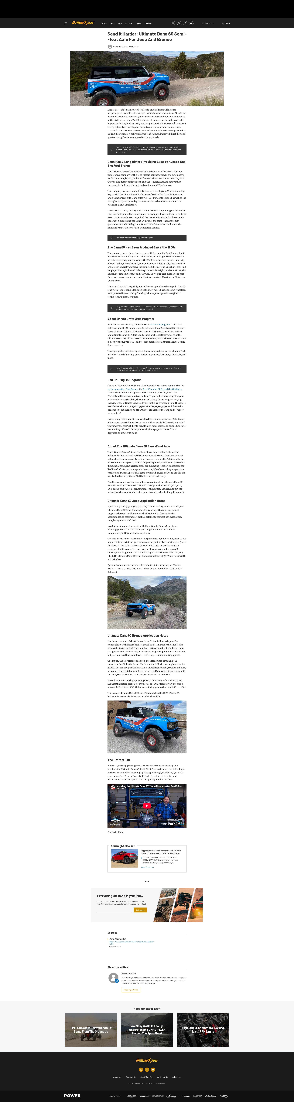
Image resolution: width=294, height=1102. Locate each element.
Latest (103, 23)
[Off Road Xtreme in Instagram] (141, 1070)
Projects (128, 23)
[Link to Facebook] (185, 23)
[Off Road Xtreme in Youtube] (153, 1070)
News (112, 23)
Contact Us (131, 1077)
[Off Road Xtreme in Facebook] (147, 1070)
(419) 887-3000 (115, 946)
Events (138, 23)
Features (148, 23)
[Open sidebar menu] (65, 23)
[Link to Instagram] (179, 23)
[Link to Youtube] (191, 23)
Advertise (176, 1077)
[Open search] (173, 23)
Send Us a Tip (146, 1077)
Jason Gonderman (147, 867)
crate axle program (160, 324)
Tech (120, 23)
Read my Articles (131, 990)
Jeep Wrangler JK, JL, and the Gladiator (162, 389)
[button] (147, 78)
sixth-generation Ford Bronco (122, 389)
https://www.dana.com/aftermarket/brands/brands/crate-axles (127, 943)
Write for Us (162, 1077)
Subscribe (140, 910)
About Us (117, 1077)
